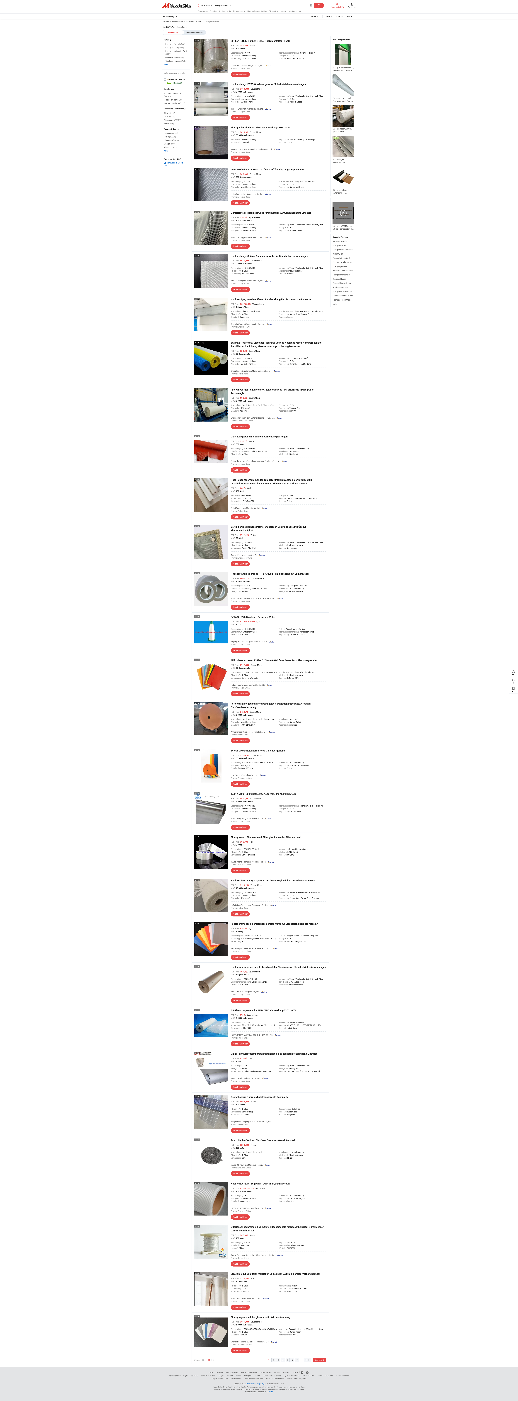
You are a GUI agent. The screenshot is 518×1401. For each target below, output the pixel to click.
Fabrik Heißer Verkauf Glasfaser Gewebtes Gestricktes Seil (263, 1140)
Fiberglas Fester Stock (342, 300)
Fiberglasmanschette (341, 274)
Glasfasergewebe (225, 11)
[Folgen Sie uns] (307, 1372)
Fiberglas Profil (175, 44)
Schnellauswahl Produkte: (207, 11)
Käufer (313, 16)
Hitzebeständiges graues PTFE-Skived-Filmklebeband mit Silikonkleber (270, 573)
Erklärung (219, 1372)
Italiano (257, 1375)
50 (214, 1360)
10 (203, 1360)
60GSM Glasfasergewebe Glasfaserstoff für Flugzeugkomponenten (267, 169)
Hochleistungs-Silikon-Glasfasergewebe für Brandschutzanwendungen (269, 256)
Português (248, 1375)
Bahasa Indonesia (342, 1375)
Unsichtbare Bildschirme (343, 270)
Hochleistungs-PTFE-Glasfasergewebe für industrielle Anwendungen (268, 84)
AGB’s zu (270, 1392)
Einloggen (352, 7)
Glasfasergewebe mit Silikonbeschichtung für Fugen (259, 436)
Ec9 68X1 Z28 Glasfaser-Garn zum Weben (253, 617)
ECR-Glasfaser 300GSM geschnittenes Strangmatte (342, 131)
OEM (169, 116)
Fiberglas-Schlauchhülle (342, 291)
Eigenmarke (172, 120)
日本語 (212, 1375)
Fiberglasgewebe (340, 266)
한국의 (278, 1375)
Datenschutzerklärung (249, 1372)
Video (197, 40)
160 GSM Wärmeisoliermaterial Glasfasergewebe (258, 750)
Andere (169, 123)
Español (230, 1375)
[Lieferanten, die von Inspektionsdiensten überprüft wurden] (176, 79)
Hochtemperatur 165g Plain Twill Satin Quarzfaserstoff (261, 1183)
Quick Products (235, 1379)
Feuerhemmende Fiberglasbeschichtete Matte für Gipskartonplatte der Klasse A (274, 923)
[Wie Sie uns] (302, 1372)
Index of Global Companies (296, 1379)
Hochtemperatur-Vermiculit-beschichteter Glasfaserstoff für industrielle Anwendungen (278, 967)
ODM (169, 113)
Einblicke (295, 1372)
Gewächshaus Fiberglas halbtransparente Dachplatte (260, 1097)
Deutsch (238, 1375)
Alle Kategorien (172, 16)
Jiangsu (171, 133)
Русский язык (268, 1375)
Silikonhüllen (273, 11)
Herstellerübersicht (194, 32)
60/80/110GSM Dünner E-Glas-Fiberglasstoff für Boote (260, 41)
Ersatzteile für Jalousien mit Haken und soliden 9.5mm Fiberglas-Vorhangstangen (275, 1273)
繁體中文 (204, 1375)
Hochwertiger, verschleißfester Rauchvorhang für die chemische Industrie (271, 299)
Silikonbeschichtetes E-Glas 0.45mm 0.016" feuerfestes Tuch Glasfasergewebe (274, 660)
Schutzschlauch (339, 279)
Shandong (171, 140)
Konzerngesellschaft (174, 103)
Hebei (170, 136)
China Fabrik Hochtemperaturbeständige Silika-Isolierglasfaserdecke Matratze (274, 1053)
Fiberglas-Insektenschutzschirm (346, 262)
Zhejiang (170, 147)
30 (209, 1360)
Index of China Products (275, 1379)
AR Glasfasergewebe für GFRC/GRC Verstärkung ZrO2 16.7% (264, 1010)
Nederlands (295, 1375)
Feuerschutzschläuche (288, 11)
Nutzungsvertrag (232, 1372)
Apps (338, 16)
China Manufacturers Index (253, 1379)
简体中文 (194, 1375)
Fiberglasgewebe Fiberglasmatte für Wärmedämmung (260, 1317)
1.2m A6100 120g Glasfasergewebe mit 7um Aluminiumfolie (263, 793)
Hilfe (328, 16)
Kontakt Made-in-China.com (270, 1372)
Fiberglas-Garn (174, 47)
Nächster (319, 1360)
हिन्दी (303, 1375)
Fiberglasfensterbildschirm (257, 11)
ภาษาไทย (311, 1375)
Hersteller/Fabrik (174, 99)
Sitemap (286, 1372)
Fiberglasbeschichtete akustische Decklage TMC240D (260, 127)
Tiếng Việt (329, 1375)
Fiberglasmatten (239, 11)
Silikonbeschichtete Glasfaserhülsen (348, 295)
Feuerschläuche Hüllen (342, 283)
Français (221, 1375)
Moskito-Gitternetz (340, 287)
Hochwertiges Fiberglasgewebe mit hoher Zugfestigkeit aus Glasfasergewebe (273, 880)
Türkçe (320, 1375)
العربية (286, 1375)
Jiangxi (170, 143)
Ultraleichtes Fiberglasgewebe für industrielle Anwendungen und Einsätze (271, 212)
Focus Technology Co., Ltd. (257, 1384)
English (185, 1375)
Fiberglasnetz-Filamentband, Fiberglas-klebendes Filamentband (266, 837)
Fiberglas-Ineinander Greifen (177, 52)
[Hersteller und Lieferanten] (176, 5)
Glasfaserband (174, 57)
